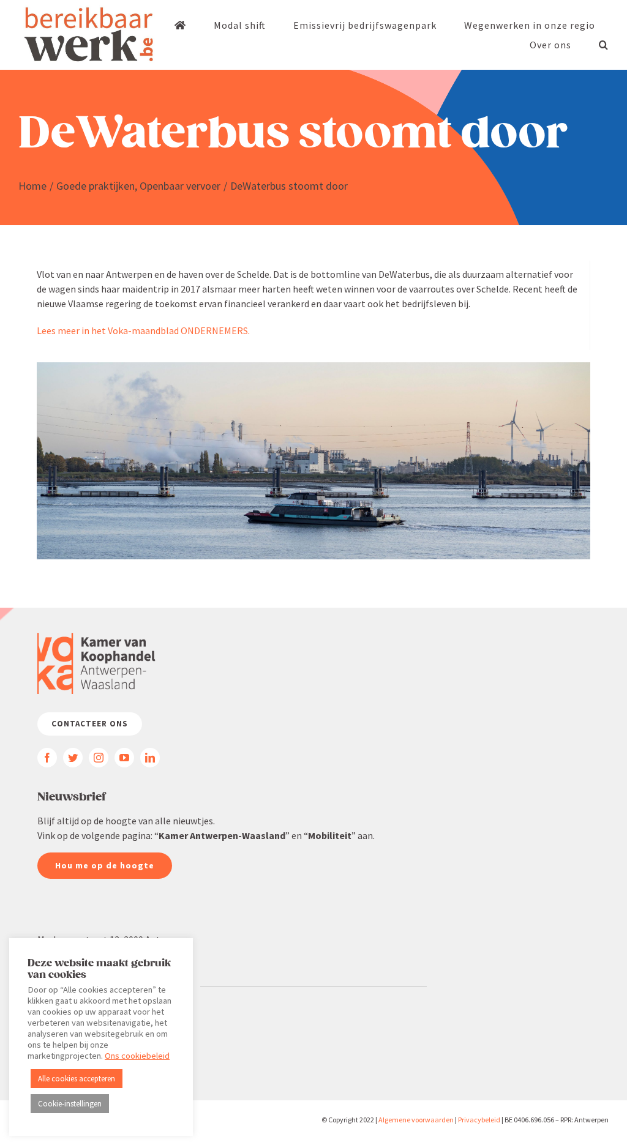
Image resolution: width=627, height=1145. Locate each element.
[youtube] (124, 757)
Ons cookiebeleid (137, 1055)
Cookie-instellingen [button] (70, 1103)
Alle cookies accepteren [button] (76, 1078)
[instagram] (98, 757)
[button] (604, 44)
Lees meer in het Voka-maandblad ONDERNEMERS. (143, 330)
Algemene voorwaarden (416, 1119)
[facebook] (47, 757)
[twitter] (73, 757)
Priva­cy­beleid (479, 1119)
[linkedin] (150, 757)
